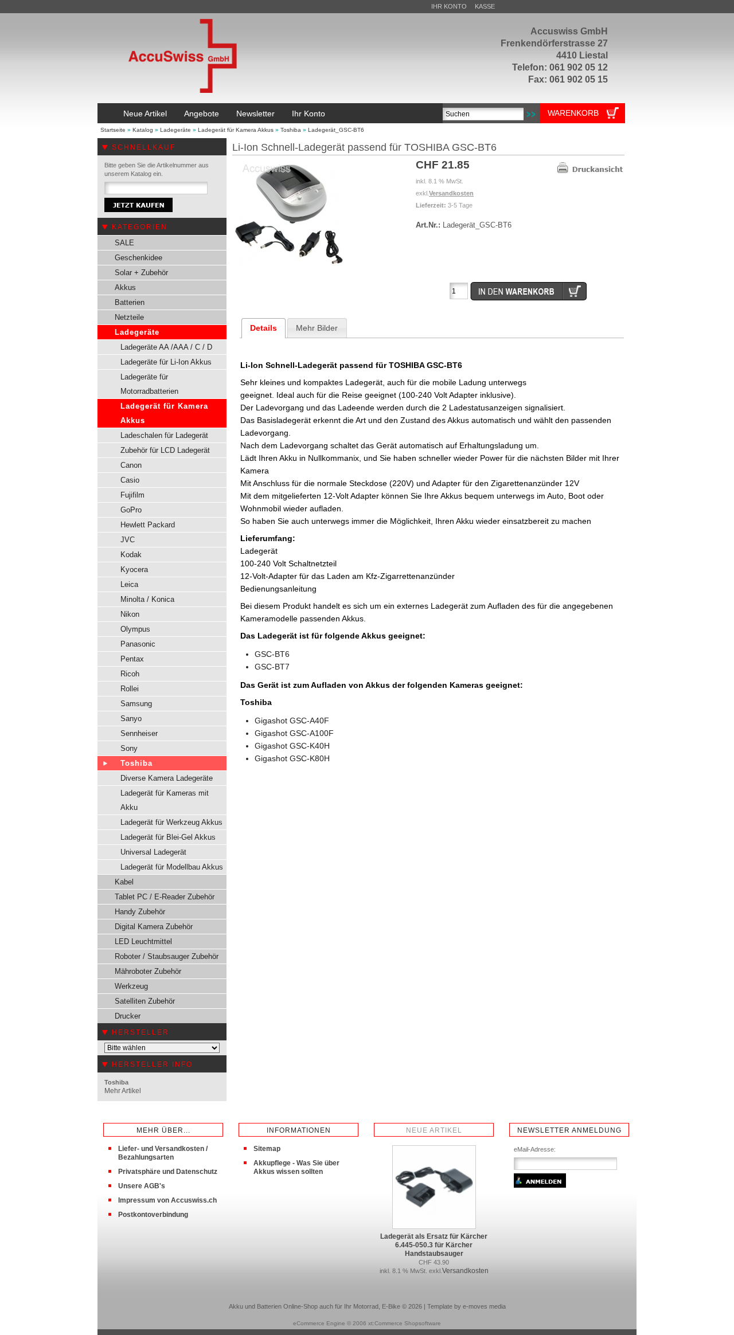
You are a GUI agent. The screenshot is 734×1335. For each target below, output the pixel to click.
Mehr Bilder (317, 327)
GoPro (131, 510)
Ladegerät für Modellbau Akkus (171, 867)
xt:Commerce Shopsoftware (404, 1323)
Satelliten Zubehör (145, 1001)
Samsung (136, 703)
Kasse (485, 6)
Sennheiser (139, 733)
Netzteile (129, 317)
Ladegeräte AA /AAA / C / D (166, 347)
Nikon (129, 614)
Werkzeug (131, 986)
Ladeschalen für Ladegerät (164, 435)
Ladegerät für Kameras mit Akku (164, 800)
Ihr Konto (449, 6)
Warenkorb (573, 113)
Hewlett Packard (147, 524)
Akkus (125, 287)
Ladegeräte (175, 130)
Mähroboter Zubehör (148, 971)
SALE (124, 242)
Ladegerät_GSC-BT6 (336, 130)
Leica (129, 584)
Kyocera (134, 569)
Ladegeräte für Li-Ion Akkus (166, 362)
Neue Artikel (145, 113)
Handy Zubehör (140, 911)
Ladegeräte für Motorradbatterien (149, 384)
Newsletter (255, 113)
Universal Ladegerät (153, 852)
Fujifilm (132, 495)
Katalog (142, 130)
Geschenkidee (138, 257)
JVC (127, 539)
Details (263, 327)
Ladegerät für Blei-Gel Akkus (168, 837)
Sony (129, 748)
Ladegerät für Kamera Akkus (236, 130)
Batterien (130, 302)
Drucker (127, 1016)
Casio (129, 480)
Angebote (201, 113)
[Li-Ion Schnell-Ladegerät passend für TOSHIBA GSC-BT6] (289, 269)
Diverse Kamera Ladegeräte (166, 778)
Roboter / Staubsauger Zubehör (166, 956)
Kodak (131, 554)
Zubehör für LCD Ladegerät (165, 450)
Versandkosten (451, 193)
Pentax (132, 659)
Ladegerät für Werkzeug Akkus (171, 822)
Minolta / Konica (147, 599)
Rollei (129, 688)
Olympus (135, 629)
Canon (131, 465)
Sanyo (131, 718)
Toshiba (290, 130)
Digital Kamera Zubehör (154, 926)
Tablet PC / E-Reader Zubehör (164, 896)
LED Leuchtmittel (143, 941)
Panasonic (137, 644)
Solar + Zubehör (141, 272)
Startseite (113, 130)
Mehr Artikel (122, 1091)
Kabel (124, 882)
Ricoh (129, 674)
